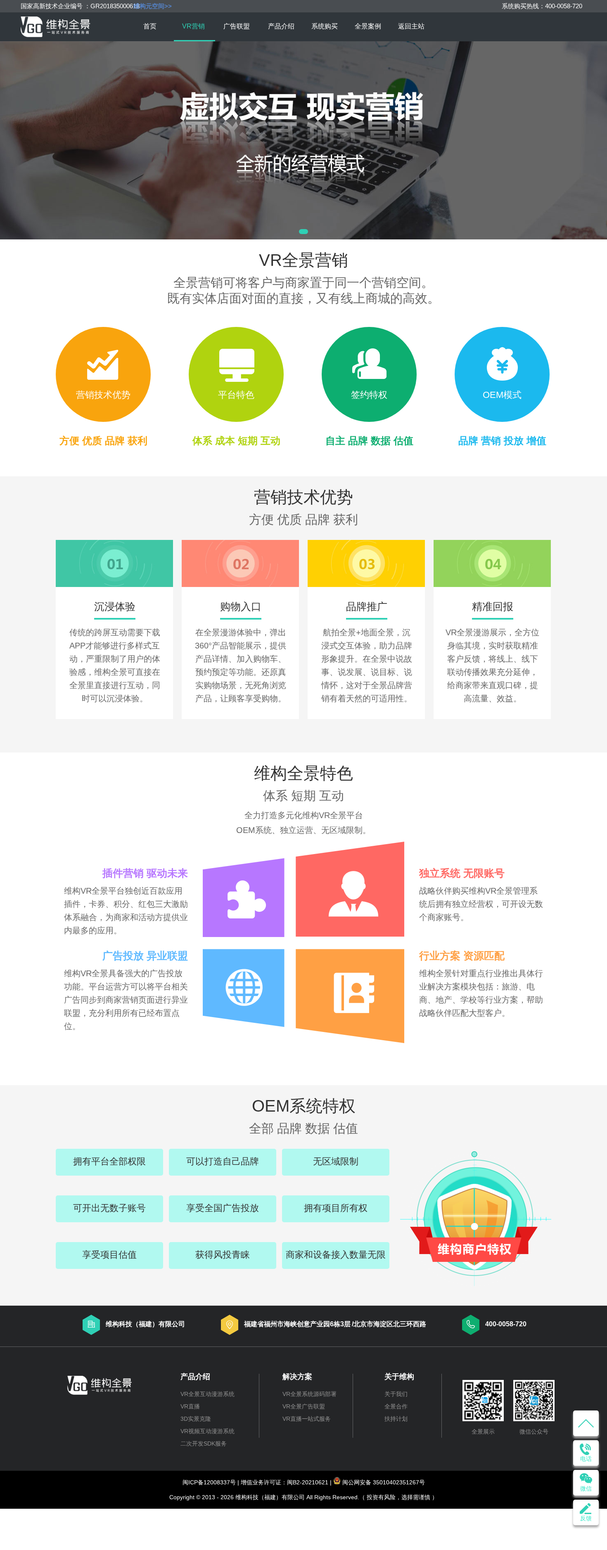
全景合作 (396, 1406)
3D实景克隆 (195, 1418)
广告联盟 (236, 26)
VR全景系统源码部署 (309, 1394)
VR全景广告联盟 (303, 1406)
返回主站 (411, 26)
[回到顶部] (586, 1423)
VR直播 (190, 1406)
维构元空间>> (152, 5)
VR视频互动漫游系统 (207, 1431)
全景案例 (368, 26)
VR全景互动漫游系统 (207, 1394)
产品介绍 (281, 26)
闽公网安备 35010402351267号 (383, 1482)
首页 (149, 26)
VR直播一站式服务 (306, 1418)
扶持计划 (396, 1418)
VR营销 (193, 26)
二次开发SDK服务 (203, 1443)
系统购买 (324, 26)
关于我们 (396, 1394)
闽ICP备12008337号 (209, 1482)
